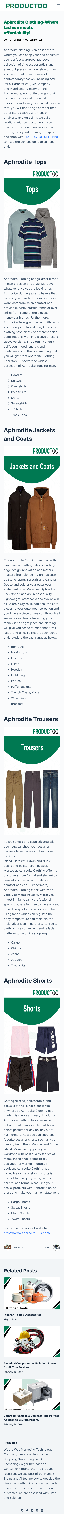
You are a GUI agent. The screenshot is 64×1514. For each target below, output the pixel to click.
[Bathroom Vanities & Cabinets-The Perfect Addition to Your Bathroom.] (32, 1394)
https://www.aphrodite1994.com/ (27, 1233)
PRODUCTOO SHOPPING (41, 136)
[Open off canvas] (58, 5)
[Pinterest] (37, 1510)
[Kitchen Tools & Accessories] (32, 1293)
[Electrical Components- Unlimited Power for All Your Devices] (32, 1341)
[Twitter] (27, 1510)
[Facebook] (22, 1510)
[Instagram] (32, 1510)
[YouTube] (42, 1510)
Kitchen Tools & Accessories (22, 1314)
